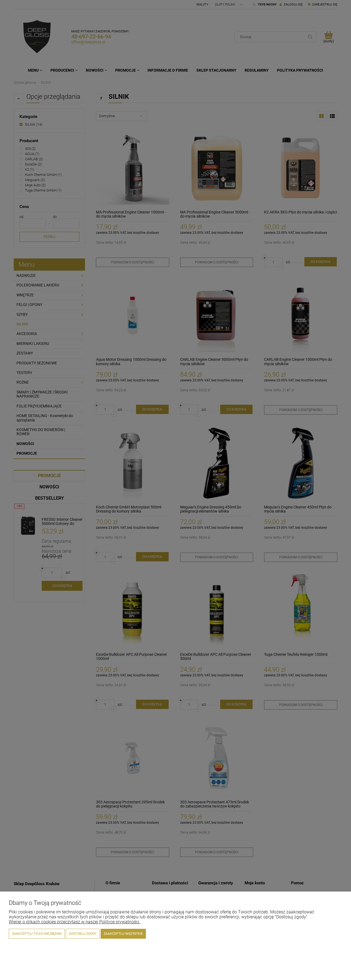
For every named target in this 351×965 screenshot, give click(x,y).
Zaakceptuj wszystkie (123, 934)
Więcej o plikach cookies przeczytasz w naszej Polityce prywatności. (74, 921)
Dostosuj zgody (83, 934)
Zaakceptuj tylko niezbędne (37, 934)
